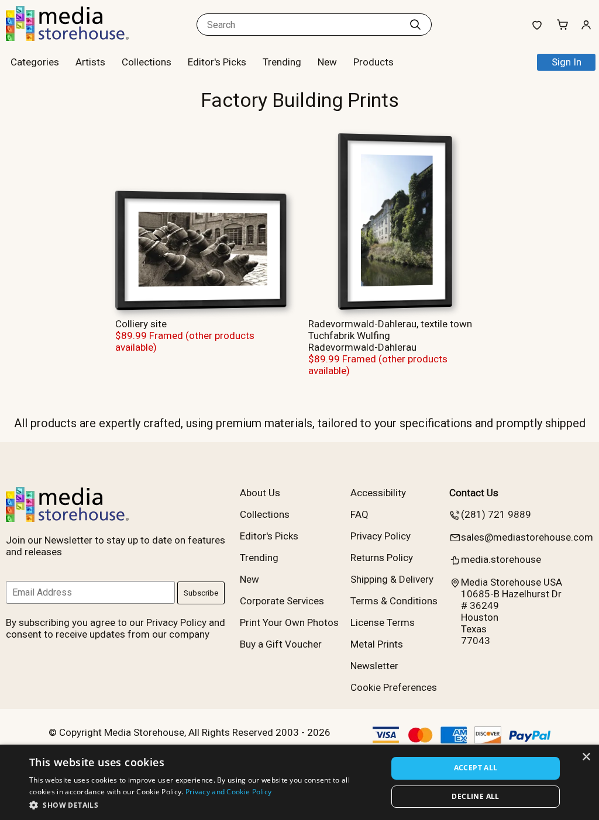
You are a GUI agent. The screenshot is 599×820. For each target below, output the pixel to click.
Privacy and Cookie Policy (228, 792)
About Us (260, 493)
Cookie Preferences (393, 687)
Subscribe (201, 593)
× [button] (585, 757)
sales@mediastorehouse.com (527, 537)
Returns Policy (381, 557)
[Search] (415, 25)
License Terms (382, 622)
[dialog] (299, 782)
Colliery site (141, 324)
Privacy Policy (380, 536)
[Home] (79, 37)
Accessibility (378, 493)
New (327, 62)
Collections (146, 62)
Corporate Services (282, 601)
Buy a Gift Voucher (281, 644)
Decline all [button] (475, 796)
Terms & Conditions (394, 601)
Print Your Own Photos (289, 622)
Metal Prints (376, 644)
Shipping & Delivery (391, 579)
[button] (203, 804)
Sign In (566, 62)
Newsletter (374, 666)
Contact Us (473, 493)
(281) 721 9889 (496, 514)
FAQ (359, 514)
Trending (282, 62)
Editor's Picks (217, 62)
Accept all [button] (476, 768)
